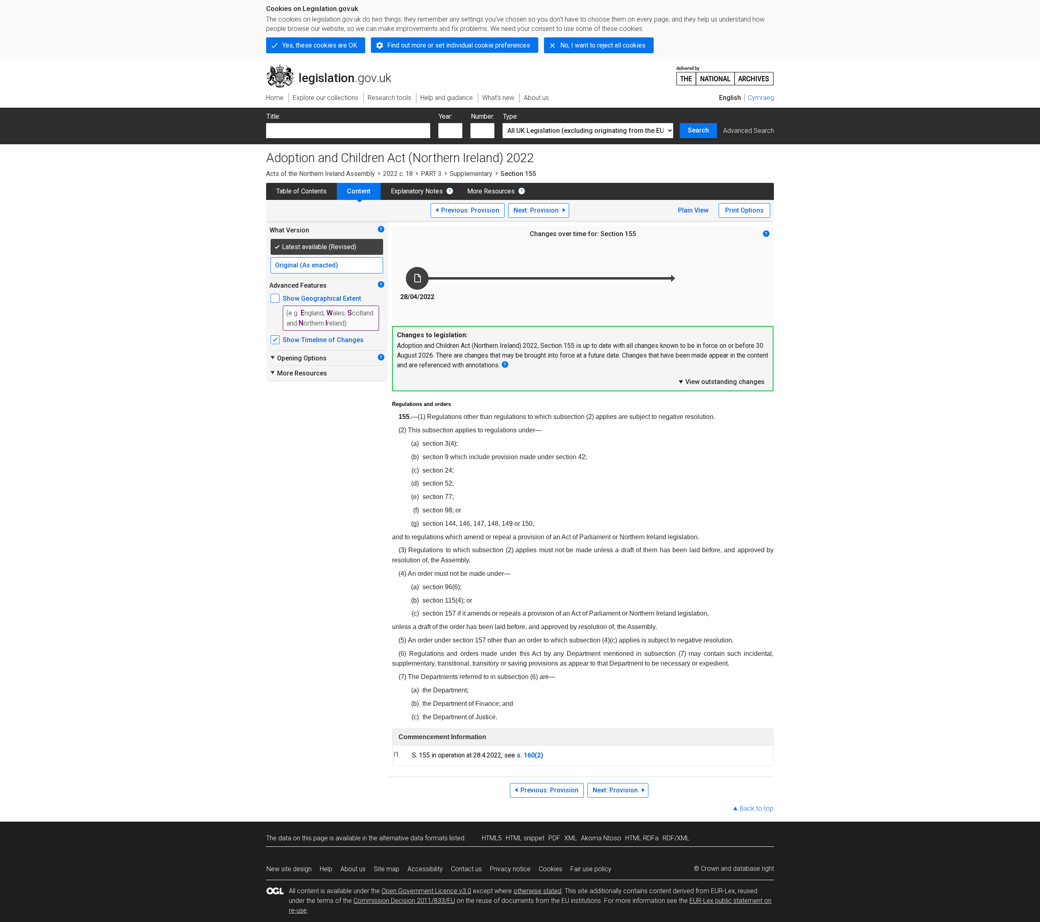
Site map (386, 869)
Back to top (757, 808)
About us (353, 869)
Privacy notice (510, 869)
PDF (554, 838)
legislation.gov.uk (333, 68)
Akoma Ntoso (601, 838)
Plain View (693, 210)
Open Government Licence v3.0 (426, 891)
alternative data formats (413, 838)
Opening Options (298, 358)
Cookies (550, 869)
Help (326, 869)
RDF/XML (676, 838)
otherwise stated (537, 891)
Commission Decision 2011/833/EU (404, 901)
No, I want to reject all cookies (603, 45)
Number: (482, 116)
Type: (510, 116)
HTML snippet (525, 838)
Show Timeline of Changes (323, 340)
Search (698, 130)
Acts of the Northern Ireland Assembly (320, 174)
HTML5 (492, 838)
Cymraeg (761, 98)
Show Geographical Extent (322, 298)
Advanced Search (748, 131)
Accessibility (425, 869)
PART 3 (431, 174)
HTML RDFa (642, 838)
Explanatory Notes (417, 191)
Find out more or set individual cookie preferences (458, 45)
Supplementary (471, 174)
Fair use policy (590, 869)
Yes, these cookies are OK (319, 45)
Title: (273, 116)
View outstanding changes (721, 381)
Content (358, 191)
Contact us (466, 869)
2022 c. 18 (398, 174)
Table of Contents (301, 191)
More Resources (491, 191)
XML (570, 838)
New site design (289, 869)
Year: (445, 116)
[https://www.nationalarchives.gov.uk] (725, 72)
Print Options (744, 210)
